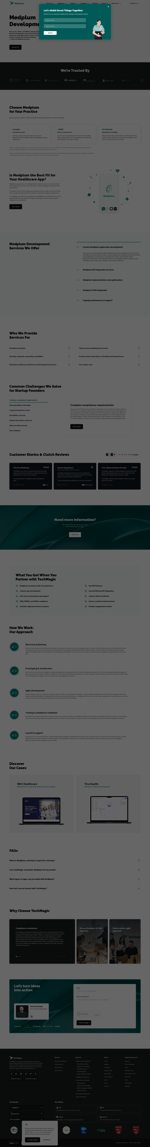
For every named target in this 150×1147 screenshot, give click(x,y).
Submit (50, 33)
